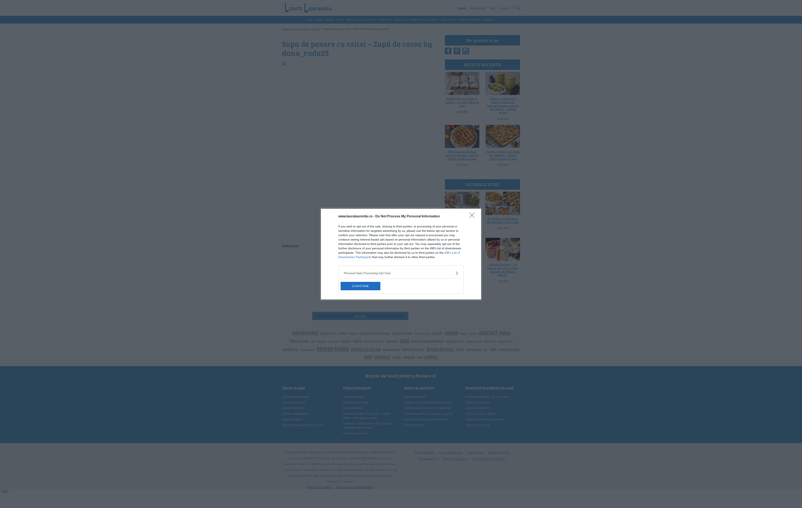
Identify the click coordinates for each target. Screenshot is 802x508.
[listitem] (401, 273)
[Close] (473, 217)
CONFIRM (360, 286)
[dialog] (401, 254)
